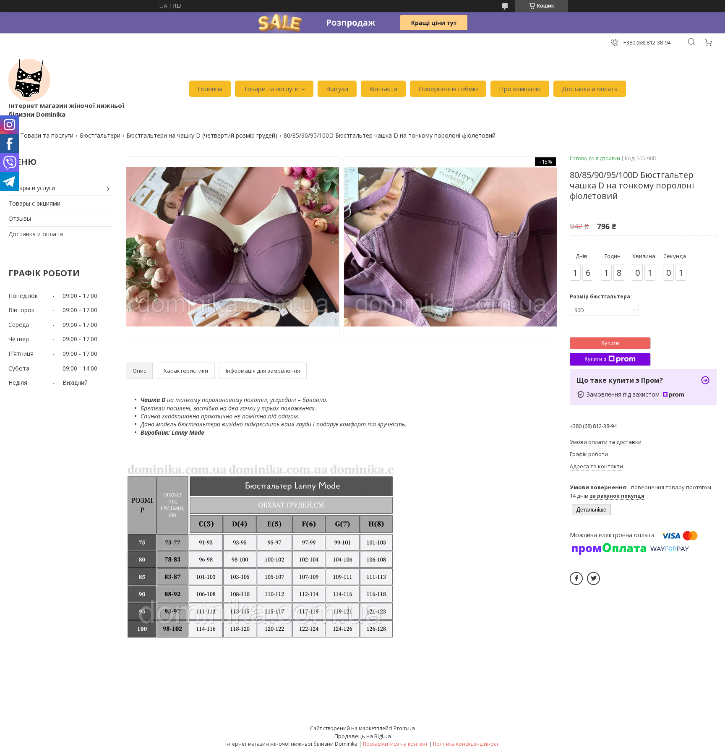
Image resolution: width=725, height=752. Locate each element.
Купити (610, 343)
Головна (210, 88)
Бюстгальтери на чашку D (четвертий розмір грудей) (201, 135)
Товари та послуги (271, 88)
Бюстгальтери (100, 135)
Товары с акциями (34, 203)
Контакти (383, 88)
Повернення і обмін (448, 88)
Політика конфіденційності (466, 743)
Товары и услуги (31, 188)
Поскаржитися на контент (395, 743)
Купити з (595, 359)
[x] (593, 578)
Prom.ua (404, 728)
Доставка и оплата (590, 88)
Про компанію (520, 88)
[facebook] (576, 578)
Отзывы (19, 218)
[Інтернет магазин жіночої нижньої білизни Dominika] (29, 80)
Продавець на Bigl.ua (362, 736)
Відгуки (337, 88)
